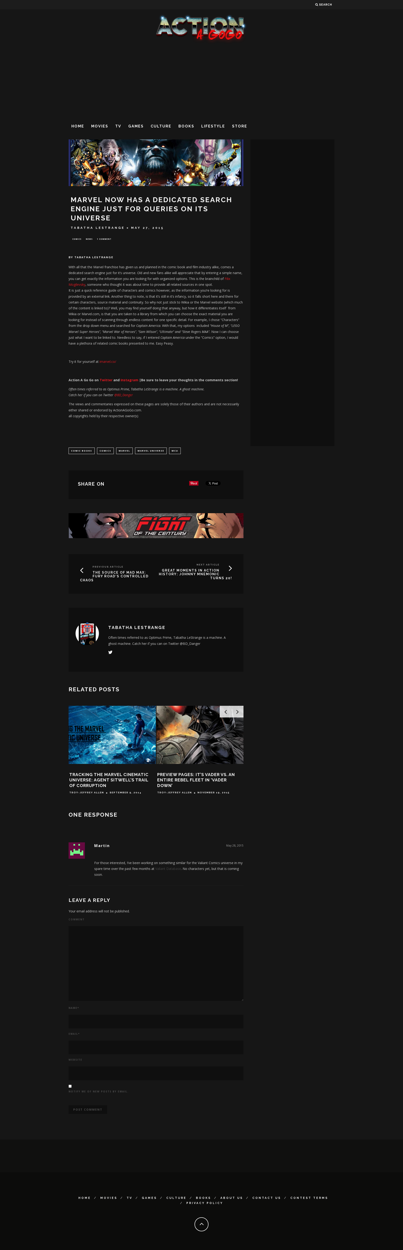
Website (75, 1059)
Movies (99, 126)
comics (105, 450)
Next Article (208, 564)
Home (77, 126)
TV (118, 126)
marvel (124, 450)
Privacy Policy (204, 1203)
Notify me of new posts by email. (99, 1091)
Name (74, 1008)
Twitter (105, 380)
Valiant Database (168, 868)
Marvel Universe (151, 450)
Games (136, 126)
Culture (161, 126)
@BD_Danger (123, 395)
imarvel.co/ (108, 361)
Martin (102, 845)
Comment (77, 919)
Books (186, 126)
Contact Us (266, 1198)
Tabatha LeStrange (98, 228)
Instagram (129, 380)
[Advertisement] (201, 81)
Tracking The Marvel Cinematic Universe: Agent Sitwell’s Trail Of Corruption (109, 780)
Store (239, 126)
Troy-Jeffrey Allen (86, 792)
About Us (231, 1198)
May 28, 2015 (234, 845)
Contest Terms (309, 1198)
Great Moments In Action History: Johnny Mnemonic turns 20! (195, 574)
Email (74, 1033)
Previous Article (108, 566)
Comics (76, 239)
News (89, 239)
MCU (175, 450)
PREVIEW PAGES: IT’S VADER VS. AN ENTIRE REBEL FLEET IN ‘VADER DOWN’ (196, 780)
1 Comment (104, 239)
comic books (81, 450)
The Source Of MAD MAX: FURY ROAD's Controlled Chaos (114, 576)
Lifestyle (213, 126)
